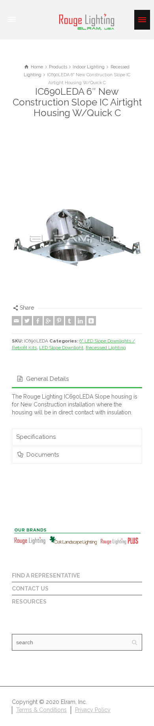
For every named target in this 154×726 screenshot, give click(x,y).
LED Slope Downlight (61, 347)
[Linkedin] (80, 320)
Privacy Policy (93, 710)
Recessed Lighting (106, 347)
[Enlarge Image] (77, 239)
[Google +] (48, 320)
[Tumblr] (70, 320)
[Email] (16, 320)
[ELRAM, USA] (87, 20)
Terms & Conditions (41, 710)
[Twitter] (27, 320)
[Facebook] (38, 320)
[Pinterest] (59, 320)
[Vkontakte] (91, 320)
